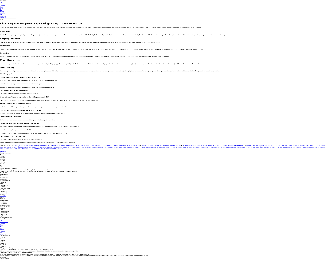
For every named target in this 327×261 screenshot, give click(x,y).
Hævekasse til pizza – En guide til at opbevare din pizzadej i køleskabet (121, 145)
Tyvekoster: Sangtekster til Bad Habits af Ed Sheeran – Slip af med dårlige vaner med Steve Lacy (249, 147)
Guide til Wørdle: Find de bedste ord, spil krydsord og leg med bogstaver (202, 147)
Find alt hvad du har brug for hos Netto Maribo (289, 147)
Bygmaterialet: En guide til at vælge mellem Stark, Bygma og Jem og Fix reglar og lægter (76, 145)
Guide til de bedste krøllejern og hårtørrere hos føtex (14, 147)
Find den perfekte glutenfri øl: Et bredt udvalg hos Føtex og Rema (121, 147)
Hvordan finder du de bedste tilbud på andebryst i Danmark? (45, 147)
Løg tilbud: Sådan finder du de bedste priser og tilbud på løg (198, 145)
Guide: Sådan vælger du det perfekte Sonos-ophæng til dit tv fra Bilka (32, 145)
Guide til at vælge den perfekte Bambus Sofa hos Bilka (230, 145)
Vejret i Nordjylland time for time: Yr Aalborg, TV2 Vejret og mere (307, 145)
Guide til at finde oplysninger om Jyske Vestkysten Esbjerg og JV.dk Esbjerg (266, 145)
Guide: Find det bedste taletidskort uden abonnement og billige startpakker (161, 145)
